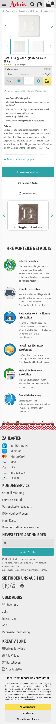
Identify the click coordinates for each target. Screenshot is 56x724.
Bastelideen (13, 662)
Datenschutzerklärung (16, 632)
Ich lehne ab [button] (28, 713)
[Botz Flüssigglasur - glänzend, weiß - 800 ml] (29, 26)
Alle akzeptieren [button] (28, 707)
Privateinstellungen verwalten (21, 527)
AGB (4, 625)
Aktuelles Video (15, 648)
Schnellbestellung (13, 493)
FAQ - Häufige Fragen (15, 513)
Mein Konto (9, 520)
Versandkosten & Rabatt (17, 506)
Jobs (5, 611)
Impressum (9, 618)
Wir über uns (10, 604)
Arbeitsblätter (14, 669)
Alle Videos (12, 655)
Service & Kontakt (12, 499)
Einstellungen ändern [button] (28, 719)
